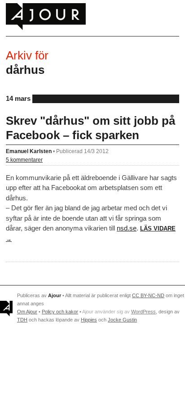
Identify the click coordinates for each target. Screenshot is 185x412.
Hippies (89, 319)
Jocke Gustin (122, 319)
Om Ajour (27, 311)
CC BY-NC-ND (148, 295)
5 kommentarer (24, 160)
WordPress (143, 311)
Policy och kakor (60, 311)
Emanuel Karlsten (29, 151)
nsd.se (127, 228)
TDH (22, 319)
